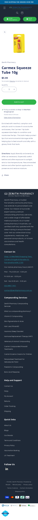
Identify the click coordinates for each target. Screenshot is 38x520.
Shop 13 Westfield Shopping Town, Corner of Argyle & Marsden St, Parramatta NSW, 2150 (18, 259)
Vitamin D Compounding (13, 316)
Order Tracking (10, 406)
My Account (8, 396)
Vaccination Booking (12, 450)
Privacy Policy (9, 445)
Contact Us (8, 386)
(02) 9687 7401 (10, 286)
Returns (7, 401)
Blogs (6, 430)
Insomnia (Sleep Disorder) (14, 331)
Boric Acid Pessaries (12, 372)
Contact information (26, 488)
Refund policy (17, 484)
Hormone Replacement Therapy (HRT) (18, 336)
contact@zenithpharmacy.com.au (18, 290)
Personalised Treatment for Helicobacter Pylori (14, 360)
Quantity (5, 85)
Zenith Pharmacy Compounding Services (16, 305)
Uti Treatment (9, 455)
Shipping (12, 81)
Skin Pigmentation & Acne (14, 321)
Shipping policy (20, 491)
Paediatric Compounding (13, 367)
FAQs (6, 391)
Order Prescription (13, 19)
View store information (12, 117)
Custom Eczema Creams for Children (18, 354)
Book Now (30, 19)
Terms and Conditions (12, 440)
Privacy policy (27, 484)
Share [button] (6, 175)
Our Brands (8, 435)
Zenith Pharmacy (18, 481)
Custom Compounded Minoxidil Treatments (15, 348)
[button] (4, 7)
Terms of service (12, 488)
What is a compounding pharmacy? (17, 311)
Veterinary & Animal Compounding (17, 341)
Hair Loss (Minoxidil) (11, 326)
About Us (7, 425)
